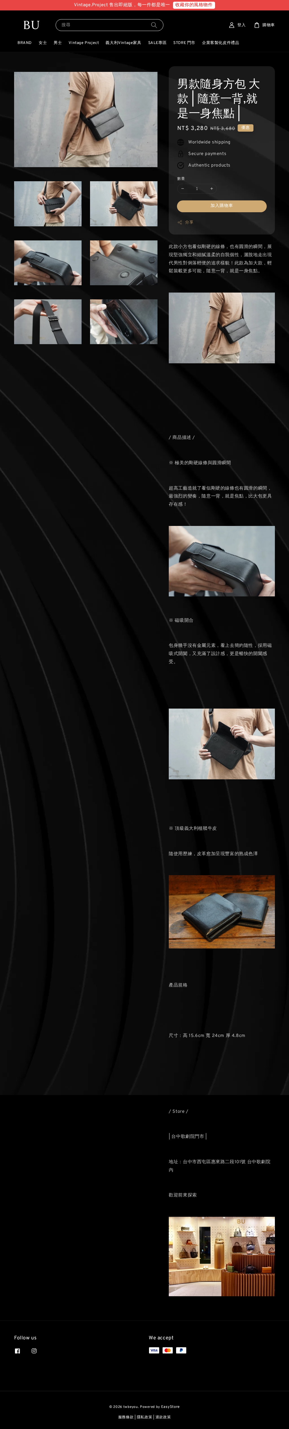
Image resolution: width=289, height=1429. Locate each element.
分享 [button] (189, 222)
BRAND (24, 43)
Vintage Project (84, 43)
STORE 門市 (184, 43)
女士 (43, 43)
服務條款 (126, 1417)
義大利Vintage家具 (123, 43)
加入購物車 (222, 206)
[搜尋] (154, 24)
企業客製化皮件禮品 (220, 43)
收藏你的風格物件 (194, 5)
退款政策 (163, 1417)
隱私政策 (144, 1417)
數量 (181, 179)
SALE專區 (157, 43)
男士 (58, 43)
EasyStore (170, 1407)
